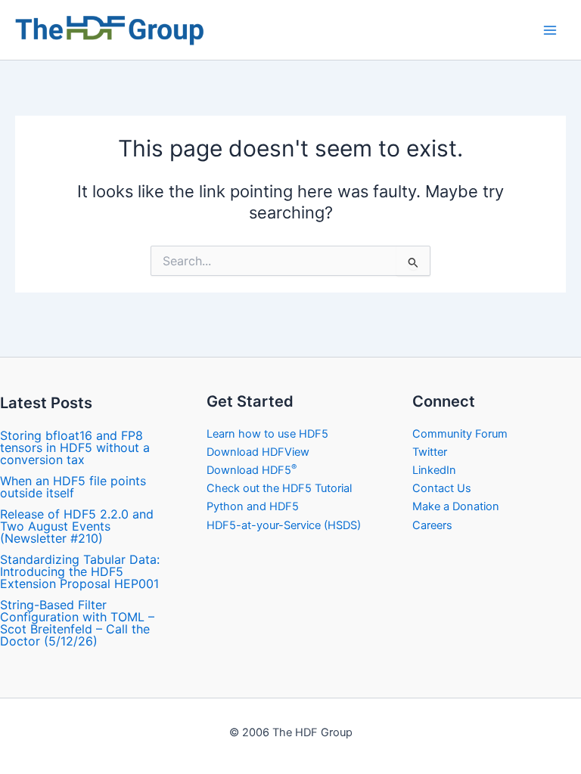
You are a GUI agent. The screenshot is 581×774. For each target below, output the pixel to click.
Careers (432, 525)
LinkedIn (434, 470)
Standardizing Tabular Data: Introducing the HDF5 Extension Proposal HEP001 (80, 571)
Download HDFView (258, 452)
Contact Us (441, 488)
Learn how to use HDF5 (267, 434)
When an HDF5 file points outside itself (73, 486)
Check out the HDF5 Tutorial (279, 488)
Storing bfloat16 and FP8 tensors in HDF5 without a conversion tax (75, 447)
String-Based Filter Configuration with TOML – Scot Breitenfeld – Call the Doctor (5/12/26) (77, 623)
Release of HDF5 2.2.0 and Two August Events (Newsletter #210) (77, 526)
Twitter (429, 452)
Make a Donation (455, 506)
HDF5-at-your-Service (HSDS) (284, 525)
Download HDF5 (252, 470)
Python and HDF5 (253, 506)
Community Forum (460, 434)
